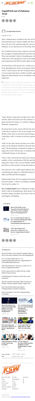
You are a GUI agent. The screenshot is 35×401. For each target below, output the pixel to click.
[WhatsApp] (10, 20)
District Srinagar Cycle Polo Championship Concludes (16, 293)
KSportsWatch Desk (14, 31)
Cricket (3, 16)
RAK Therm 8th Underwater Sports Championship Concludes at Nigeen (13, 288)
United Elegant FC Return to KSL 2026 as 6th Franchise (9, 343)
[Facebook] (3, 20)
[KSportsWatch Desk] (4, 31)
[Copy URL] (14, 20)
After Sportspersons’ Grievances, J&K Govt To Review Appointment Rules (20, 230)
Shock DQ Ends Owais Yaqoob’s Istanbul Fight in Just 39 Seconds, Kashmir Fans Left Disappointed (20, 210)
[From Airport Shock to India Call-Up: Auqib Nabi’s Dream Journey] (25, 320)
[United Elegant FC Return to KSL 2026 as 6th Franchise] (9, 337)
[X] (7, 20)
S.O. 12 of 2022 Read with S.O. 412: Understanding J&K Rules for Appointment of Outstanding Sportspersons (21, 220)
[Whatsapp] (31, 3)
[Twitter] (23, 382)
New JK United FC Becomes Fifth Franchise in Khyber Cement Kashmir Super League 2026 (25, 345)
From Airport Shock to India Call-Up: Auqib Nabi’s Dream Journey (25, 326)
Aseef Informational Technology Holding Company (20, 396)
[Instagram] (23, 380)
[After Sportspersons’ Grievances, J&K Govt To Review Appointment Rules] (6, 230)
